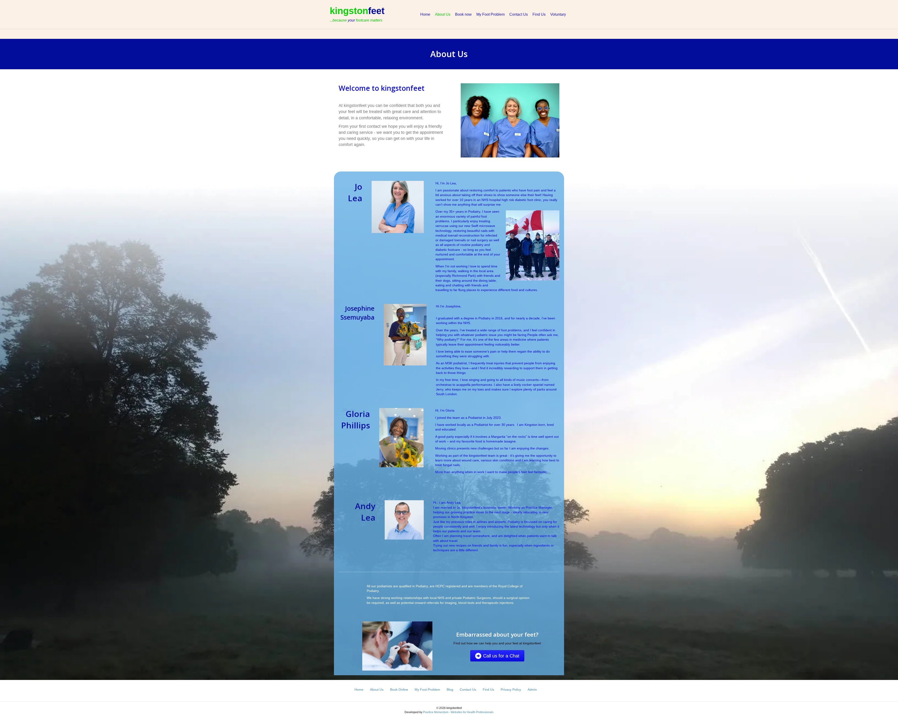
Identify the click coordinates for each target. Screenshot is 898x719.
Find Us (539, 14)
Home (425, 14)
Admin (532, 689)
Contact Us (518, 14)
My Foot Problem (490, 14)
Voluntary (558, 14)
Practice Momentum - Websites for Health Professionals (458, 712)
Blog (450, 689)
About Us (442, 14)
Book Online (399, 689)
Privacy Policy (511, 689)
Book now (463, 14)
